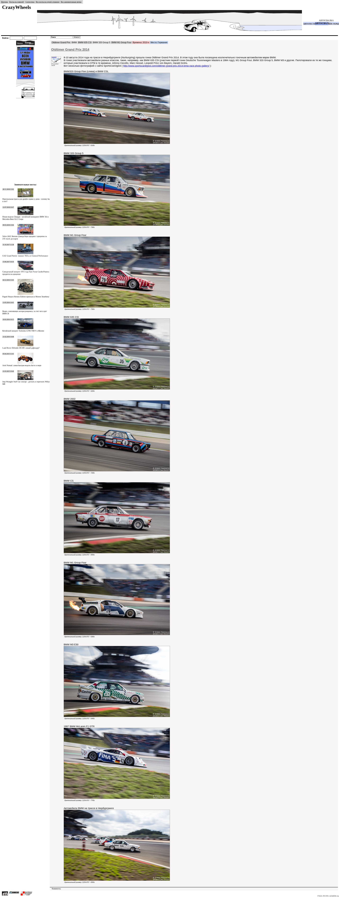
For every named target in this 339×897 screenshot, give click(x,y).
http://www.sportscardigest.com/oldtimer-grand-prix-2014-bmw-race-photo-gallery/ (166, 66)
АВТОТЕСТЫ (309, 24)
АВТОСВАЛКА (326, 20)
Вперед (20, 43)
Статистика (29, 2)
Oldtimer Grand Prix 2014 (70, 49)
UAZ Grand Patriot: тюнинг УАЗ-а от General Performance (25, 256)
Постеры (4, 2)
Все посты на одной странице (47, 2)
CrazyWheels (16, 7)
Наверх (28, 43)
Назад (31, 43)
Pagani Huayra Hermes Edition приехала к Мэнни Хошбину (25, 297)
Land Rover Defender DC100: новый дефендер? (20, 348)
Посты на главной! (16, 2)
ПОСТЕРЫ (333, 24)
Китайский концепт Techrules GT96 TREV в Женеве (23, 331)
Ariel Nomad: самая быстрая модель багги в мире (21, 365)
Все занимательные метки (71, 2)
